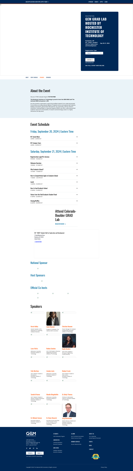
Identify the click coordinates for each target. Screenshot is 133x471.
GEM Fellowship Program (59, 436)
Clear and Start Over (89, 62)
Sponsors (48, 77)
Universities (58, 7)
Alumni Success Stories (76, 438)
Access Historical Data (76, 444)
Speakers (42, 77)
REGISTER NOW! (59, 224)
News (86, 7)
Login (106, 2)
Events (80, 7)
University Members (57, 442)
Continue (89, 60)
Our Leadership (92, 436)
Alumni (74, 7)
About (92, 7)
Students (50, 7)
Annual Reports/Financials (95, 438)
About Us (91, 434)
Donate (96, 2)
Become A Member (57, 444)
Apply (101, 2)
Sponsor (91, 2)
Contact (91, 449)
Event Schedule (34, 77)
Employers (67, 7)
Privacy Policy (104, 467)
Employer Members (57, 450)
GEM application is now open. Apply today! (36, 2)
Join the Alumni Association (77, 436)
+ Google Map (38, 241)
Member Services (75, 442)
